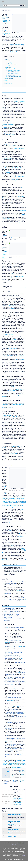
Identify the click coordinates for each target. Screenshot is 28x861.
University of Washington (19, 101)
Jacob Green (11, 761)
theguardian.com (9, 674)
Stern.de (20, 658)
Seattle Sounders (6, 407)
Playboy (16, 689)
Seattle (3, 18)
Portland (12, 308)
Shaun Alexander (6, 760)
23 (25, 559)
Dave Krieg (15, 764)
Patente (8, 172)
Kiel (3, 257)
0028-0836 (20, 598)
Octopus (13, 238)
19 (9, 522)
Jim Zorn (17, 766)
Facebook (17, 167)
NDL (11, 781)
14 (16, 416)
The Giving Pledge (11, 390)
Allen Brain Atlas (7, 617)
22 (2, 552)
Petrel (11, 545)
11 (12, 386)
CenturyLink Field (13, 453)
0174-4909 (18, 734)
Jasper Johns (11, 501)
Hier (18, 846)
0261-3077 (22, 672)
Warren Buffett (10, 392)
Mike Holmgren (12, 763)
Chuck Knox (9, 764)
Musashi (23, 548)
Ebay (21, 167)
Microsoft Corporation (17, 767)
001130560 (15, 781)
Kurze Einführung (10, 702)
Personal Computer (6, 127)
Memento (13, 699)
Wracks (10, 530)
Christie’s (22, 509)
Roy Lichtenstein (18, 501)
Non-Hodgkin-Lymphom (13, 51)
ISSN (18, 590)
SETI (16, 359)
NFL (8, 404)
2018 (7, 21)
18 (9, 517)
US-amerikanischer (5, 25)
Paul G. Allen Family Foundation (11, 614)
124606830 (17, 780)
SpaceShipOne (7, 209)
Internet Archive (10, 700)
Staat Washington (12, 305)
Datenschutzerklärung (17, 859)
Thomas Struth (16, 505)
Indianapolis (20, 541)
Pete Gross (17, 761)
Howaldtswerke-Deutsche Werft (4, 254)
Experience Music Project (5, 493)
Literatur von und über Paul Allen (11, 611)
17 (5, 505)
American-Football (16, 446)
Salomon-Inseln (5, 559)
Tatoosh (12, 256)
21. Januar (4, 16)
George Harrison (9, 355)
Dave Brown (19, 760)
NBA (23, 404)
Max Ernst (10, 499)
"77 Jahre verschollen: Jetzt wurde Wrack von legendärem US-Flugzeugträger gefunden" (15, 754)
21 (25, 550)
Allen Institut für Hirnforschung (10, 616)
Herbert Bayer (5, 496)
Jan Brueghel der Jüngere (14, 496)
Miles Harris (17, 822)
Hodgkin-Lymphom (8, 158)
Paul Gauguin (22, 499)
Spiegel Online (22, 646)
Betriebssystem (16, 148)
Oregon (21, 429)
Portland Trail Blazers (16, 404)
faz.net (7, 735)
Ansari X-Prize (22, 214)
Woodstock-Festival (12, 348)
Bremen (4, 248)
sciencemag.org (7, 593)
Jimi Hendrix (14, 339)
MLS (11, 407)
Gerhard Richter (9, 504)
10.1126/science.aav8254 (16, 592)
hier (13, 846)
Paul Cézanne (12, 498)
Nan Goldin (4, 501)
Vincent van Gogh (9, 507)
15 (5, 422)
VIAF (20, 781)
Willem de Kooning (20, 498)
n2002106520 (5, 781)
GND (13, 780)
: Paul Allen (9, 608)
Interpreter (14, 145)
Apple (10, 167)
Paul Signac (9, 505)
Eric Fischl (16, 499)
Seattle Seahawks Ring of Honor (14, 759)
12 (13, 386)
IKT (22, 187)
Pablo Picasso (15, 502)
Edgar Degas (5, 499)
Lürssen (4, 247)
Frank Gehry (4, 487)
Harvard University (11, 134)
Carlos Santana (19, 355)
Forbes (18, 43)
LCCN (22, 780)
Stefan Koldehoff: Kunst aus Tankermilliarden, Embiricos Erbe (12, 721)
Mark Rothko (16, 504)
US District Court (14, 179)
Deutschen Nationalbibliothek (10, 613)
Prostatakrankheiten (8, 334)
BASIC (10, 145)
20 (19, 533)
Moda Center (17, 421)
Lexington (20, 535)
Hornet (18, 554)
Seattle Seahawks (6, 447)
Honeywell (4, 133)
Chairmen (7, 775)
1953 (6, 17)
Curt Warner (11, 766)
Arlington (16, 383)
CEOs (8, 771)
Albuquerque (5, 144)
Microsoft (6, 34)
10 (23, 355)
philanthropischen (20, 389)
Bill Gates (4, 30)
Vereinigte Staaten (17, 799)
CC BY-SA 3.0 (11, 824)
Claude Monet (8, 502)
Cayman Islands (20, 276)
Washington (4, 20)
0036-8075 (22, 590)
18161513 (4, 783)
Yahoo (13, 167)
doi (10, 592)
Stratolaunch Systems (7, 218)
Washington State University (8, 124)
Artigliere (23, 549)
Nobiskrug (13, 273)
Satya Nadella (22, 771)
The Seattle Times (19, 718)
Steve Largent (22, 764)
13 (21, 393)
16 (13, 435)
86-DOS (22, 148)
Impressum (8, 859)
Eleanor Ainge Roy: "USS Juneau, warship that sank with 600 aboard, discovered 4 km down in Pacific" (15, 740)
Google (6, 167)
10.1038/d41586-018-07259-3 (11, 599)
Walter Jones (19, 763)
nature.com (22, 599)
